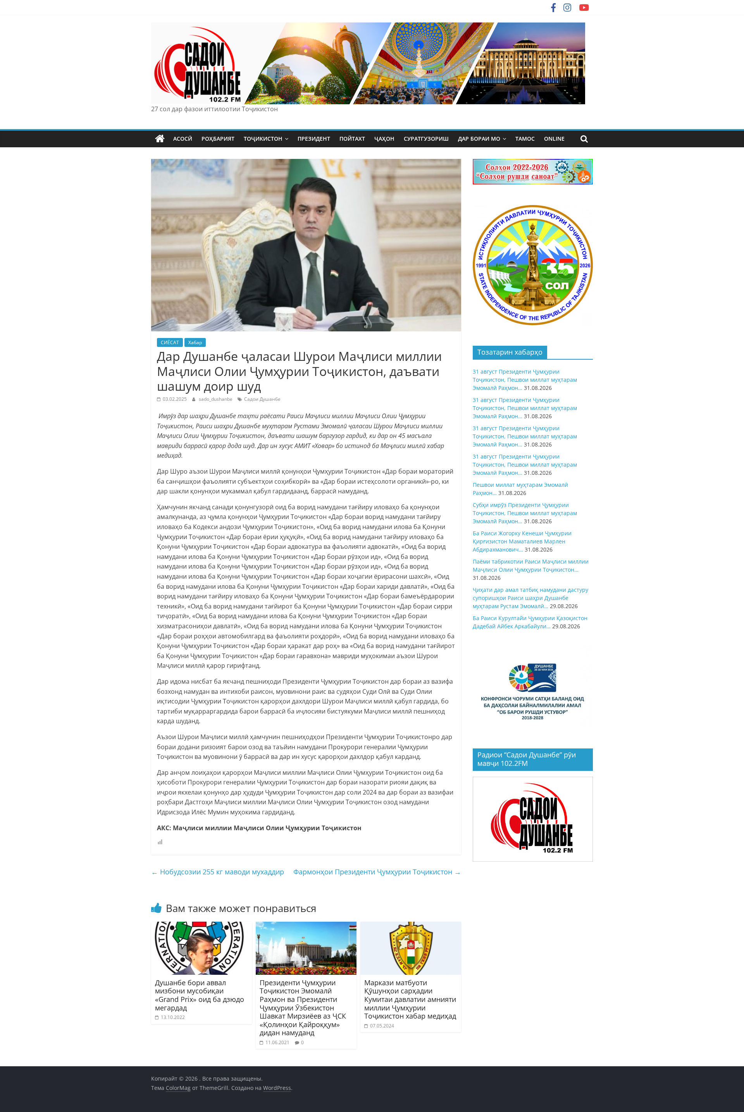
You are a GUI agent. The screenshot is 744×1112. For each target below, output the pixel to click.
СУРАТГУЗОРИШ (426, 138)
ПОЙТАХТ (352, 138)
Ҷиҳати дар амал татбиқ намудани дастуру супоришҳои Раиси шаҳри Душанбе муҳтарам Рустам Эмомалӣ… (530, 598)
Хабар (195, 342)
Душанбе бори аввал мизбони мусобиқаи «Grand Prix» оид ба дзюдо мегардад (199, 995)
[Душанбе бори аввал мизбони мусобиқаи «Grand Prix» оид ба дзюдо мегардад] (201, 926)
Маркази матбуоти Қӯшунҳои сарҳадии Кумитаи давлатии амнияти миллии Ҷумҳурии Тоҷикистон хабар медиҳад (410, 999)
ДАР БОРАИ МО (479, 138)
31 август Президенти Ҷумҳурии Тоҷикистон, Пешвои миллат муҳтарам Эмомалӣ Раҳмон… (525, 379)
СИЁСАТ (170, 342)
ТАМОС (525, 138)
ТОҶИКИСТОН (263, 138)
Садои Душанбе (262, 399)
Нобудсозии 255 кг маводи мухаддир (217, 871)
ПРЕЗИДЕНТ (314, 138)
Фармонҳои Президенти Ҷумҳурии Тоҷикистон (377, 871)
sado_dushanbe (216, 399)
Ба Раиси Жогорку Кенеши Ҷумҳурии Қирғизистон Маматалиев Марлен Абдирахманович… (522, 541)
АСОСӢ (182, 138)
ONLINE (554, 138)
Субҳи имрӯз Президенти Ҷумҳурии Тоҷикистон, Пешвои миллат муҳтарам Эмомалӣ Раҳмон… (525, 513)
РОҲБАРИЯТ (218, 138)
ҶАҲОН (384, 138)
